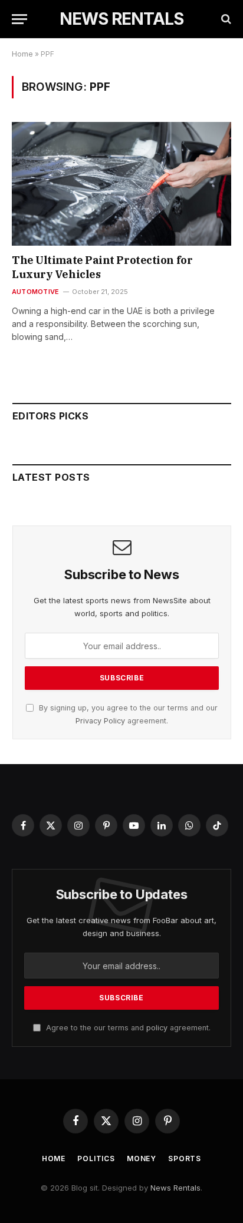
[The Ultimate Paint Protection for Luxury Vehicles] (121, 183)
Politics (96, 1158)
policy (157, 1027)
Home (22, 53)
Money (141, 1158)
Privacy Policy (100, 720)
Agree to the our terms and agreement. (127, 1027)
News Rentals (175, 1187)
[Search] (225, 19)
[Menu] (19, 19)
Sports (184, 1158)
